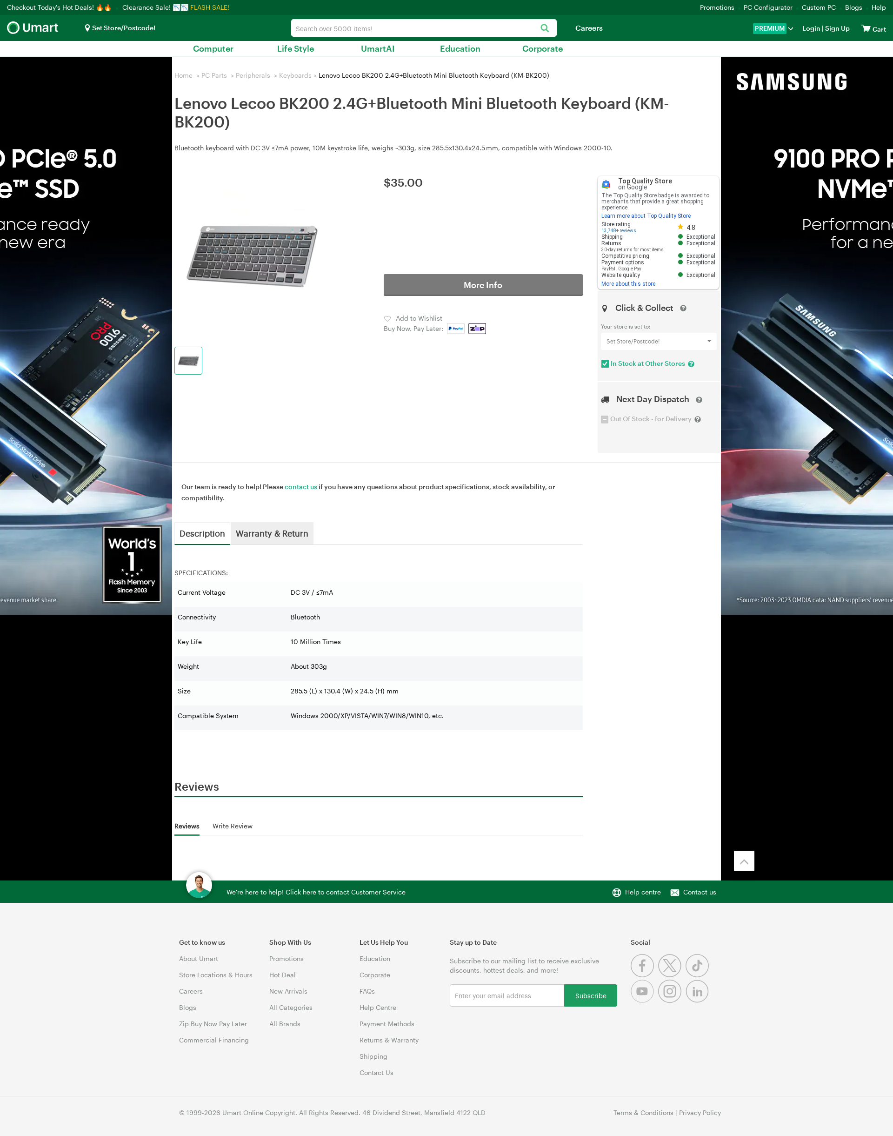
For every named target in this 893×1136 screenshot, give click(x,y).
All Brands (284, 1024)
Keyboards (295, 75)
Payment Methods (387, 1024)
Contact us (699, 892)
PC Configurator (768, 7)
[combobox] (424, 28)
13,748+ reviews (618, 230)
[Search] (544, 28)
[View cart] (866, 28)
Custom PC (819, 7)
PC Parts (214, 75)
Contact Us (376, 1072)
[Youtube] (644, 1000)
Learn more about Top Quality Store (646, 216)
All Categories (291, 1007)
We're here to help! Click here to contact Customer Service (316, 892)
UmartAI (378, 48)
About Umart (198, 958)
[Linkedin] (698, 1000)
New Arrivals (288, 991)
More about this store (628, 284)
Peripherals (253, 75)
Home (183, 75)
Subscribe (590, 995)
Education (460, 48)
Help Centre (378, 1007)
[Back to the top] (744, 861)
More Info (483, 285)
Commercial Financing (214, 1040)
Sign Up (837, 28)
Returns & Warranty (389, 1040)
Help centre (643, 892)
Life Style (295, 48)
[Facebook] (644, 975)
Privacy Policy (700, 1112)
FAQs (367, 991)
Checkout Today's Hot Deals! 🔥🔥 (60, 7)
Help (879, 7)
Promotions (717, 7)
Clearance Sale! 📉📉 (155, 7)
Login (811, 28)
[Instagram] (672, 1000)
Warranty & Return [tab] (272, 532)
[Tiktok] (698, 975)
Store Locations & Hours (216, 975)
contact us (301, 487)
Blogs (853, 7)
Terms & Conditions (643, 1112)
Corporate (542, 48)
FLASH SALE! (209, 7)
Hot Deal (282, 975)
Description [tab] (202, 532)
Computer (213, 48)
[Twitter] (672, 975)
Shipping (373, 1056)
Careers (589, 27)
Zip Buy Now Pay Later (213, 1024)
